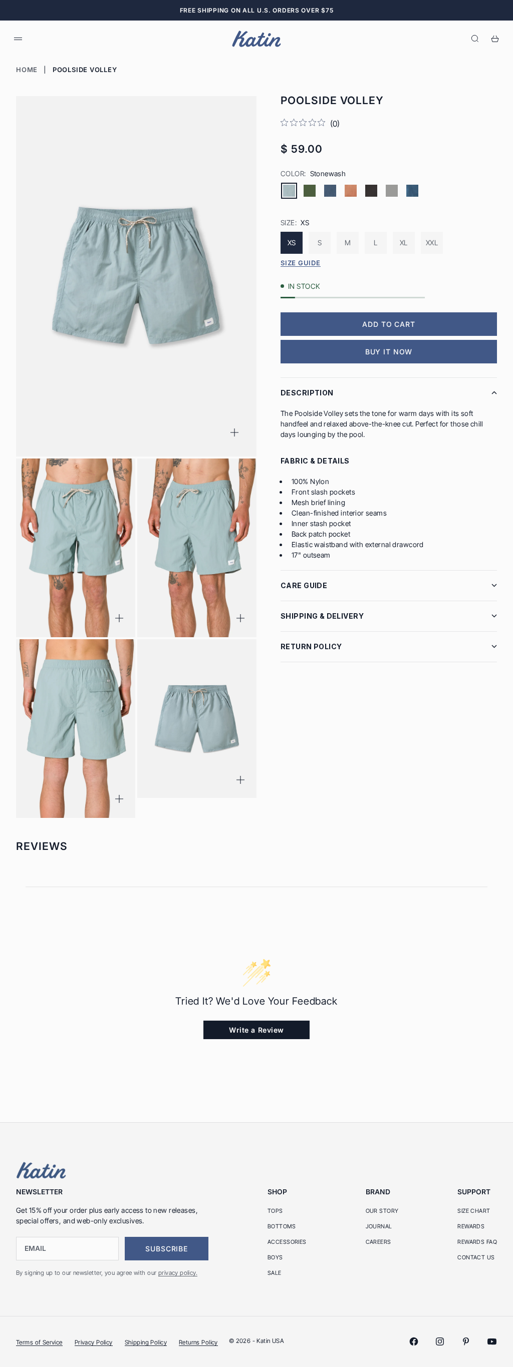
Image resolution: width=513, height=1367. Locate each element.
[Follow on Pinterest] (466, 1341)
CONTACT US (475, 1257)
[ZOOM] (234, 432)
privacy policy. (177, 1272)
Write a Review (256, 1030)
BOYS (275, 1257)
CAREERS (378, 1241)
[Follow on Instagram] (440, 1341)
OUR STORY (382, 1210)
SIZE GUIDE (301, 263)
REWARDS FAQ (477, 1241)
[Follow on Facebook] (414, 1341)
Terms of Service (39, 1342)
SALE (275, 1272)
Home (27, 70)
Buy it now (388, 351)
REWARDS (470, 1226)
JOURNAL (379, 1226)
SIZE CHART (473, 1210)
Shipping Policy (146, 1342)
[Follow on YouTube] (492, 1341)
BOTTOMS (282, 1226)
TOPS (275, 1210)
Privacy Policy (94, 1342)
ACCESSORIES (287, 1241)
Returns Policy (198, 1342)
